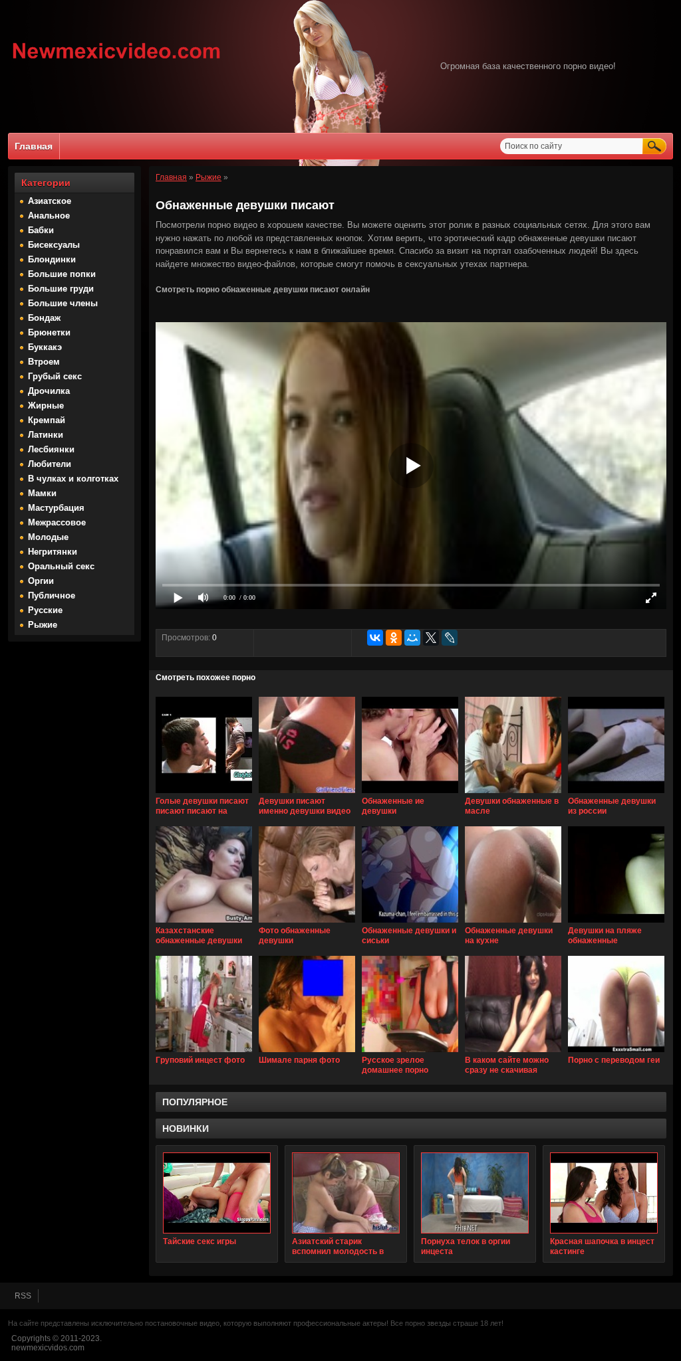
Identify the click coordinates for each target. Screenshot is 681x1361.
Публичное (51, 595)
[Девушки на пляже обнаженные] (616, 923)
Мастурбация (56, 508)
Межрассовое (57, 522)
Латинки (45, 435)
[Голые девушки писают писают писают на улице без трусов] (204, 793)
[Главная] (116, 60)
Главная (34, 146)
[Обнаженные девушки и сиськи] (410, 923)
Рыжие (42, 625)
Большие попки (62, 274)
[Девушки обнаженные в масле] (513, 793)
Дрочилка (49, 391)
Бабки (41, 230)
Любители (49, 464)
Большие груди (61, 289)
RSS (23, 1296)
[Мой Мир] (412, 638)
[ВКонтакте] (375, 638)
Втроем (44, 362)
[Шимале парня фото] (307, 1052)
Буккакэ (45, 347)
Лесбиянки (51, 449)
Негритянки (52, 552)
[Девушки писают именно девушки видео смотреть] (307, 793)
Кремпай (46, 420)
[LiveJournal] (450, 638)
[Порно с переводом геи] (616, 1052)
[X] (431, 638)
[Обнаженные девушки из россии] (616, 793)
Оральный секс (61, 566)
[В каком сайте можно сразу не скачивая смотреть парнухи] (513, 1052)
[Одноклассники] (394, 638)
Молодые (48, 537)
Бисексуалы (54, 245)
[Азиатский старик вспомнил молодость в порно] (346, 1192)
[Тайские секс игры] (217, 1192)
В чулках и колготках (73, 479)
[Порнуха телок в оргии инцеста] (475, 1192)
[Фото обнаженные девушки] (307, 923)
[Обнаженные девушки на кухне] (513, 923)
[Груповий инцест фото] (204, 1052)
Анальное (49, 216)
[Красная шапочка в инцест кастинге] (604, 1192)
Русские (45, 610)
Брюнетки (49, 332)
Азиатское (49, 201)
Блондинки (52, 259)
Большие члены (63, 303)
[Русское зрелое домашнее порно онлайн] (410, 1052)
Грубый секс (55, 376)
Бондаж (44, 318)
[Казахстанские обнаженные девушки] (204, 923)
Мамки (42, 493)
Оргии (41, 581)
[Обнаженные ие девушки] (410, 793)
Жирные (46, 405)
